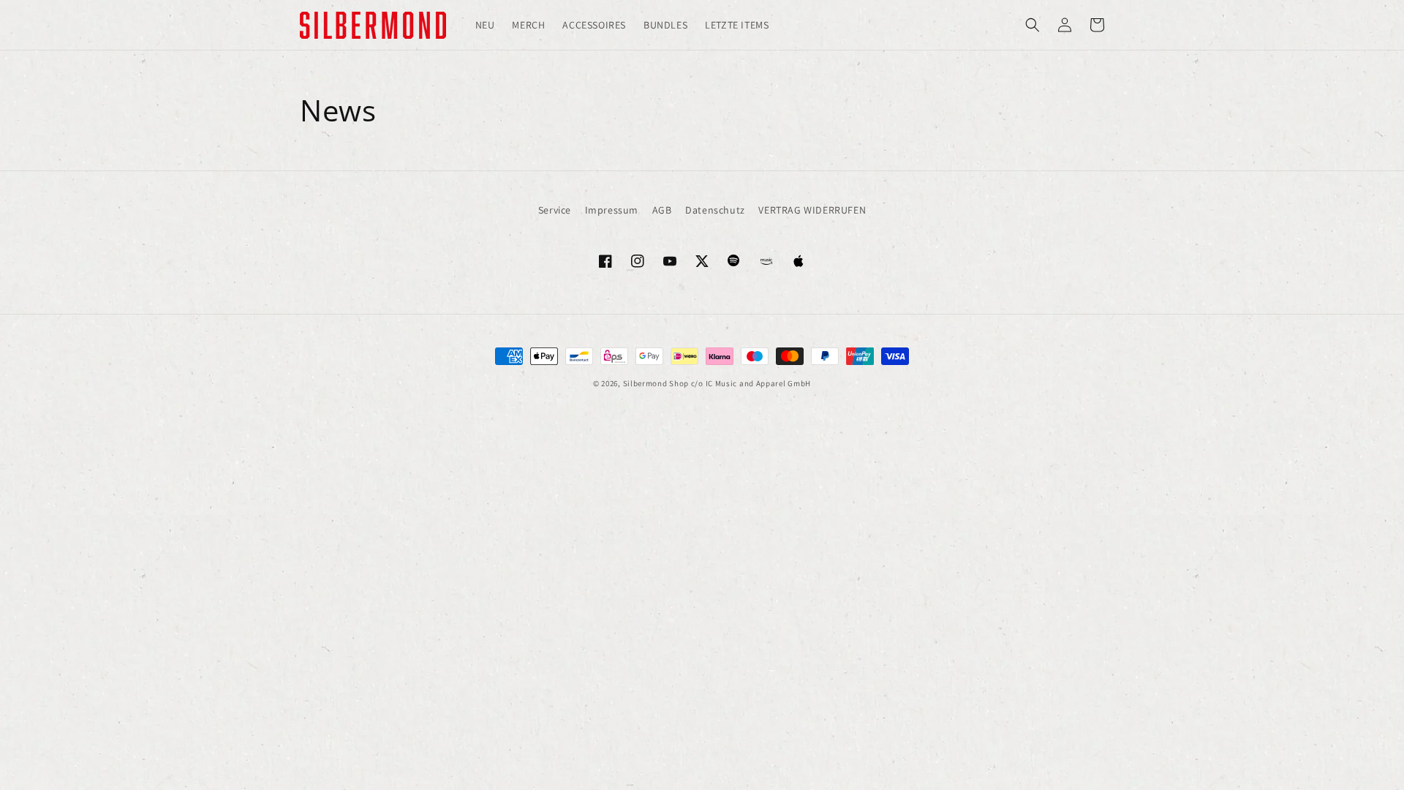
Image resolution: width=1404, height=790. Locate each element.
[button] (1032, 25)
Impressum (611, 210)
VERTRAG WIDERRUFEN (812, 210)
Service (554, 210)
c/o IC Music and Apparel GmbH (751, 383)
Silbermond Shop (656, 383)
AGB (662, 210)
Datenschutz (715, 210)
